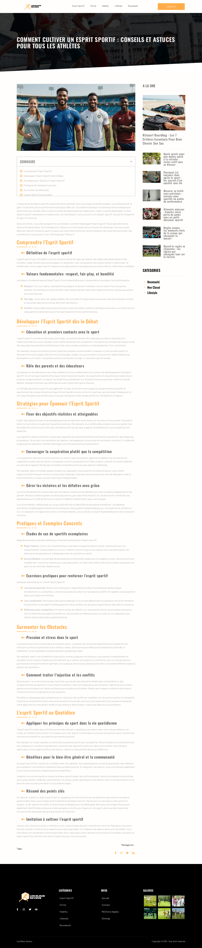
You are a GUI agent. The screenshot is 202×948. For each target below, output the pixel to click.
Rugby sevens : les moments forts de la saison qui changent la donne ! (174, 233)
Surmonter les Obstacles (36, 190)
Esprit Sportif (78, 6)
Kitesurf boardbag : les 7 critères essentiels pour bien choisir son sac (162, 139)
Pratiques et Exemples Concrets (40, 185)
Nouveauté (133, 6)
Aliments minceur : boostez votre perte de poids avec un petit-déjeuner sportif (174, 214)
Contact (106, 904)
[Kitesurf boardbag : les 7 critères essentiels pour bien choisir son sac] (164, 112)
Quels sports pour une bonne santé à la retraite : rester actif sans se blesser (174, 159)
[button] (131, 161)
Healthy (105, 6)
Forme (93, 6)
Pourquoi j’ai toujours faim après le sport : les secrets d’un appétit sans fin (173, 177)
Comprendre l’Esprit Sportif (38, 171)
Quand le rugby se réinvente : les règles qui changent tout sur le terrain (174, 251)
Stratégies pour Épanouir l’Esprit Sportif (44, 180)
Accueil (105, 898)
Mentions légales (110, 911)
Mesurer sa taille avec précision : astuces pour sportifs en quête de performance (174, 196)
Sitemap (106, 918)
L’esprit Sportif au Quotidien (38, 194)
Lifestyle (118, 6)
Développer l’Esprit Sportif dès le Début (44, 175)
